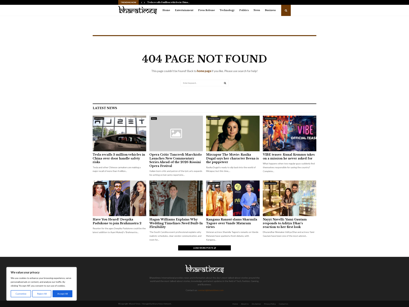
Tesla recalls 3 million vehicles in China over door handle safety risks (119, 158)
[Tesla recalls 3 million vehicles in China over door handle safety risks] (119, 133)
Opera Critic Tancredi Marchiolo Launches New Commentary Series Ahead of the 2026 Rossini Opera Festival (175, 160)
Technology (227, 10)
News (257, 10)
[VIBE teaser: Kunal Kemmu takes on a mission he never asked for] (289, 133)
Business (270, 10)
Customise (20, 293)
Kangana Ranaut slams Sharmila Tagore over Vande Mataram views (231, 223)
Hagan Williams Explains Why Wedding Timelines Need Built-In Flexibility (176, 223)
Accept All (62, 293)
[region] (41, 284)
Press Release (206, 10)
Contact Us (283, 304)
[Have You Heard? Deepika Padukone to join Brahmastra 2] (119, 198)
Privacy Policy (270, 304)
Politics (244, 10)
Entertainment (184, 10)
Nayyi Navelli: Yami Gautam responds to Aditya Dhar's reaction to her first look (285, 223)
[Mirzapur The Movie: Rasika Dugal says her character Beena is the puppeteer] (233, 133)
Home (166, 10)
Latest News (105, 108)
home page (204, 71)
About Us (245, 304)
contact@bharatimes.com (211, 290)
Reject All (42, 293)
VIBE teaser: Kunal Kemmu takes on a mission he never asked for (289, 156)
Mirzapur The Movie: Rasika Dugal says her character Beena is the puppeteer (232, 158)
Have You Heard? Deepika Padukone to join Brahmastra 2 (117, 221)
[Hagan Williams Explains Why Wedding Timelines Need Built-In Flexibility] (176, 198)
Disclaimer (256, 304)
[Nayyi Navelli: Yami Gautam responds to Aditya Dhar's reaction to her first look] (289, 198)
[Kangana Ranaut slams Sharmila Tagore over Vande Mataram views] (233, 198)
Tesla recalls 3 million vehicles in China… (168, 2)
